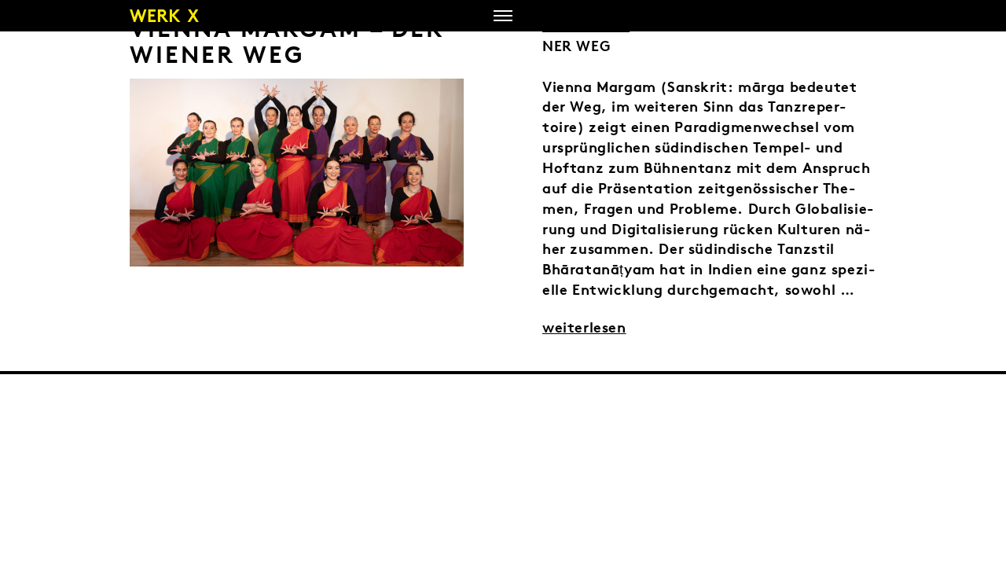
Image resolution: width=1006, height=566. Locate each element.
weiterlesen (584, 327)
